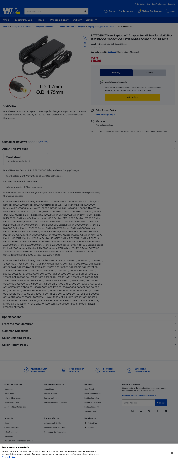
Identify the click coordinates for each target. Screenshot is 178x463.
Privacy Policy (8, 457)
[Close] (172, 453)
